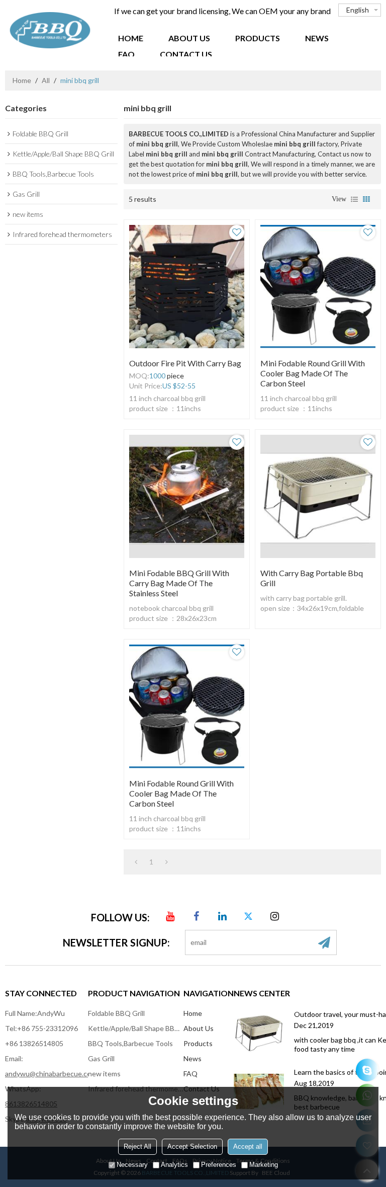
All (46, 80)
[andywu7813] (367, 1070)
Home (130, 38)
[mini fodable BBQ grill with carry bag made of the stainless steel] (186, 496)
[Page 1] (136, 861)
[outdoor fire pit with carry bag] (186, 286)
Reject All (137, 1146)
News (317, 38)
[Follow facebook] (196, 916)
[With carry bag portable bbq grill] (317, 496)
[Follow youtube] (170, 916)
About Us (189, 38)
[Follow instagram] (275, 916)
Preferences (218, 1164)
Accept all (247, 1146)
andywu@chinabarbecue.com (50, 1073)
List (354, 199)
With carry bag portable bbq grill (311, 578)
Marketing (263, 1164)
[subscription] (324, 942)
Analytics (174, 1164)
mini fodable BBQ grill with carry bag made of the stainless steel (179, 583)
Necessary (132, 1164)
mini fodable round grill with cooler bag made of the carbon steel (312, 373)
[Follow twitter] (249, 916)
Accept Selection (192, 1146)
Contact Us (186, 54)
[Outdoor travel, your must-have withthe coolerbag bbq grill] (259, 1033)
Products (257, 38)
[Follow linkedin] (223, 916)
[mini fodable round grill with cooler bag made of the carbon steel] (317, 286)
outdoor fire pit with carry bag (185, 363)
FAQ (126, 54)
